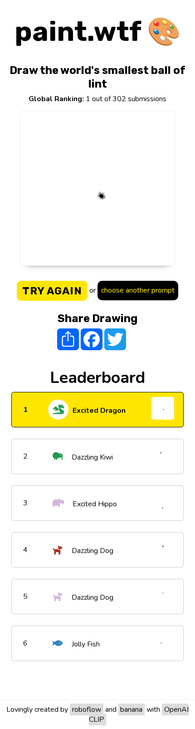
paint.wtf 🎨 (98, 31)
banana (131, 709)
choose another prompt (138, 290)
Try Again (52, 290)
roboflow (86, 709)
